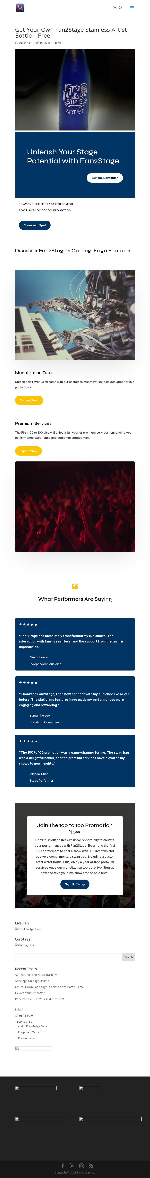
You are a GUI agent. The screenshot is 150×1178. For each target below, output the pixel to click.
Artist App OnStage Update (32, 981)
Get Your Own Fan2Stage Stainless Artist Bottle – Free (49, 987)
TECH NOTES (23, 1021)
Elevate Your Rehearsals (30, 993)
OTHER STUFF (24, 1015)
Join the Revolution (104, 177)
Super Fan (25, 42)
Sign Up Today (75, 884)
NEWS (58, 42)
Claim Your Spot (35, 225)
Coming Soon (29, 400)
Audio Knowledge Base (32, 1026)
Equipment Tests (28, 1032)
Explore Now (28, 451)
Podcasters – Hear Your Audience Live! (39, 999)
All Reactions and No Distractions (36, 975)
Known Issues (27, 1038)
